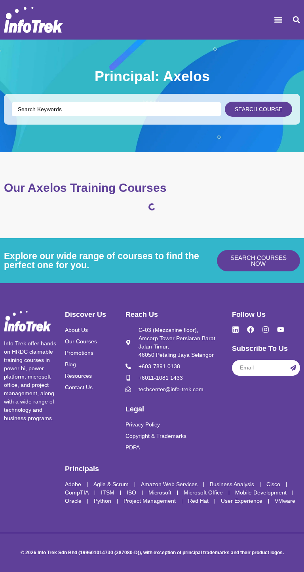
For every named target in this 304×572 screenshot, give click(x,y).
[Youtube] (280, 329)
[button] (278, 20)
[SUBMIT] (293, 368)
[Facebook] (250, 329)
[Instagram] (265, 329)
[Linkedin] (235, 329)
